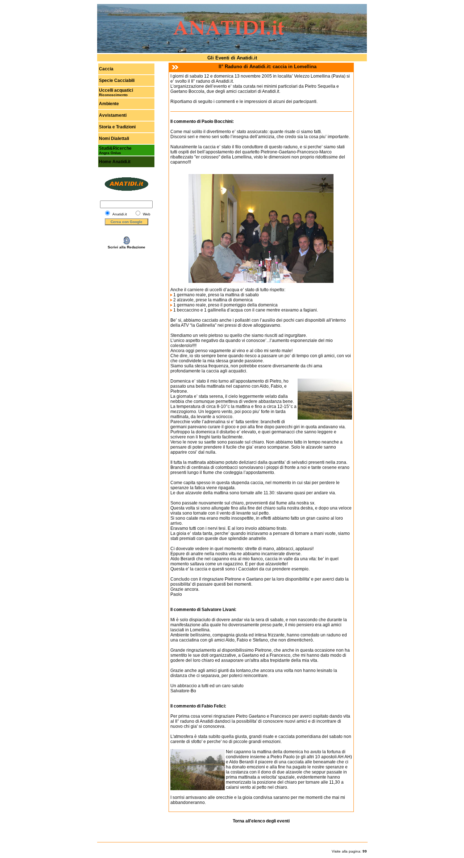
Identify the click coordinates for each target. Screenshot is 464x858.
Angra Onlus (110, 153)
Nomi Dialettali (114, 138)
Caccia (106, 68)
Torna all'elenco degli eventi (261, 821)
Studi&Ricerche (115, 148)
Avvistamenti (113, 115)
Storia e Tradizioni (117, 126)
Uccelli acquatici (116, 90)
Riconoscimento (113, 95)
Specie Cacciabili (116, 80)
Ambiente (109, 103)
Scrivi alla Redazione (126, 247)
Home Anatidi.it (114, 161)
